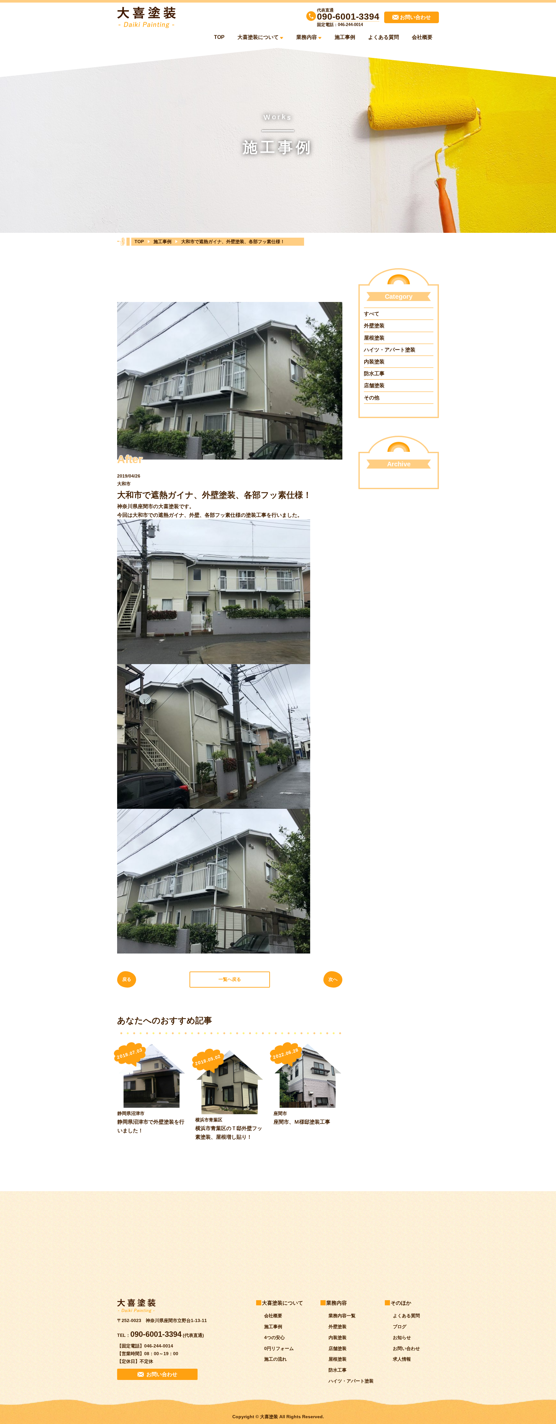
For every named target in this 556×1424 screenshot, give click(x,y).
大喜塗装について (258, 37)
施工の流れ (275, 1359)
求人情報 (402, 1359)
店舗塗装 (374, 385)
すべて (371, 313)
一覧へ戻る (229, 979)
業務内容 (306, 37)
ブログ (399, 1326)
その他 (371, 397)
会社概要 (422, 37)
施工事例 (345, 37)
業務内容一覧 (342, 1315)
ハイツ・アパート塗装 (389, 349)
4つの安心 (274, 1337)
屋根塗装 (374, 338)
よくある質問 (383, 37)
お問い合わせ (406, 1348)
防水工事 (374, 373)
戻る (126, 979)
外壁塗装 (374, 325)
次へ (333, 979)
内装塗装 (374, 361)
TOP (219, 37)
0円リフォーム (279, 1348)
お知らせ (402, 1337)
